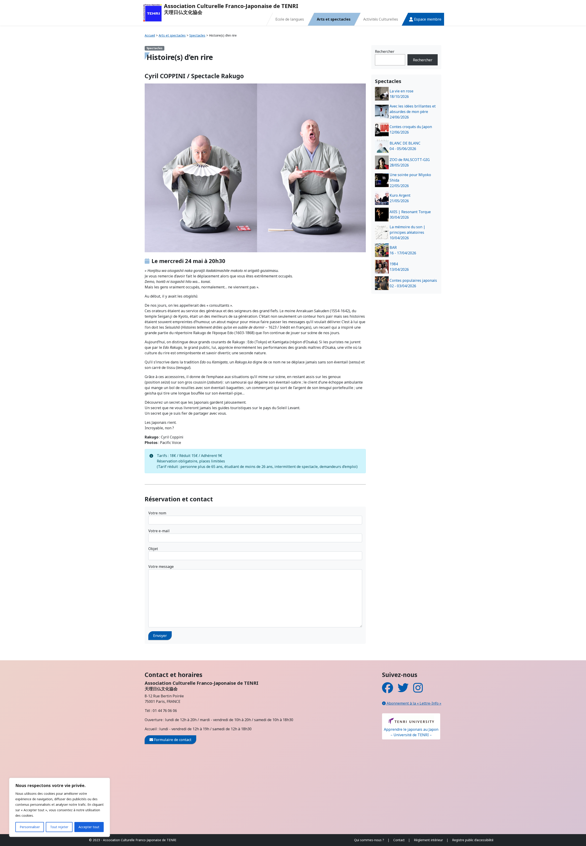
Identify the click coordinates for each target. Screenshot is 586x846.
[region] (59, 807)
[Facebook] (387, 690)
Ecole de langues (289, 19)
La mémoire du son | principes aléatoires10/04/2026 (407, 232)
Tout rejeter (59, 827)
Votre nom (157, 513)
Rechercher (384, 51)
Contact (399, 840)
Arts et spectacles (333, 19)
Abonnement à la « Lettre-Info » (413, 703)
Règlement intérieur (428, 840)
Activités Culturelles (380, 19)
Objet (153, 548)
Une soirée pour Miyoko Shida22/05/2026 (410, 180)
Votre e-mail (159, 530)
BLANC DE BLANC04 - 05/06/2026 (405, 146)
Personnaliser (30, 827)
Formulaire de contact (172, 739)
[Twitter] (403, 690)
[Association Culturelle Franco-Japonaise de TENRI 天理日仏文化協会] (152, 13)
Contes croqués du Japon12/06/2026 (411, 129)
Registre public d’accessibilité (473, 840)
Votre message (161, 566)
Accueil (150, 35)
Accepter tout (89, 827)
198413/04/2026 (399, 266)
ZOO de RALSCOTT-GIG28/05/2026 (410, 162)
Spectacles (197, 35)
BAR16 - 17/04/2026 (403, 250)
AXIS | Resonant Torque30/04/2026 (410, 214)
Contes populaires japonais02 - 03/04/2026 (413, 283)
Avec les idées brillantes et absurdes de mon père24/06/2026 (413, 112)
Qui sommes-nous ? (369, 840)
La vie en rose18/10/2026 (401, 94)
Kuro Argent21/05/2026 (400, 198)
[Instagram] (418, 690)
